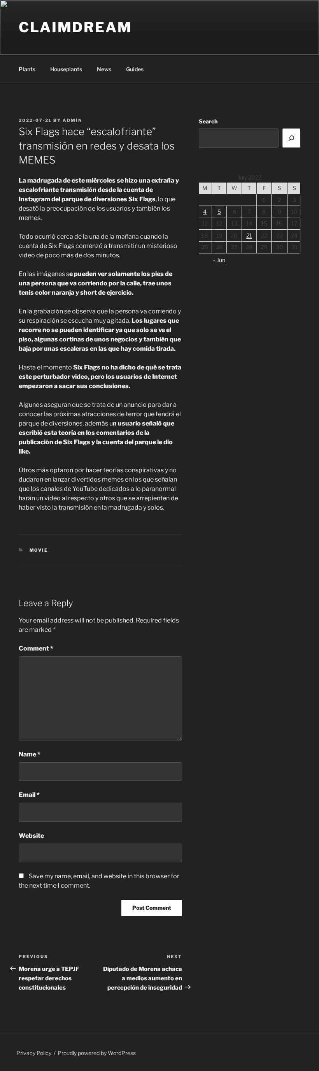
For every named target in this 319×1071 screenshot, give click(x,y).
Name (29, 754)
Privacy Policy (33, 1053)
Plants (27, 69)
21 (249, 235)
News (104, 69)
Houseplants (66, 69)
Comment (36, 648)
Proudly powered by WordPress (97, 1053)
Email (29, 794)
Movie (39, 550)
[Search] (291, 137)
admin (72, 120)
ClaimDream (75, 27)
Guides (135, 69)
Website (31, 835)
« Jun (219, 260)
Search (208, 121)
